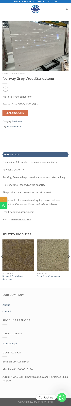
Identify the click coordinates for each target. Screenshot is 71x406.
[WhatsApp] (3, 205)
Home (5, 73)
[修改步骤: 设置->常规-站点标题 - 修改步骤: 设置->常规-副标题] (35, 9)
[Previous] (2, 263)
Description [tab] (11, 154)
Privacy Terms (45, 401)
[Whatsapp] (61, 397)
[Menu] (4, 9)
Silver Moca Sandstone (48, 276)
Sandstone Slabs (14, 126)
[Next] (68, 263)
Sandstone (19, 73)
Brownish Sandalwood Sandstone (13, 278)
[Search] (67, 9)
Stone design (9, 343)
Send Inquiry (15, 112)
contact (6, 311)
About (6, 304)
